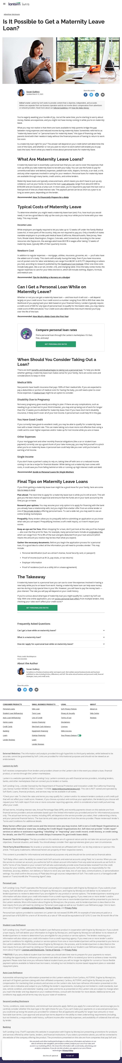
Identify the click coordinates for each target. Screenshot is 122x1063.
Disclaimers (65, 722)
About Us (93, 709)
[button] (61, 630)
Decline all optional (50, 1056)
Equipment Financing (40, 731)
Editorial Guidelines (60, 108)
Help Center (94, 713)
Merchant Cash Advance (41, 726)
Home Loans (8, 722)
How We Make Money (80, 108)
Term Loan (36, 713)
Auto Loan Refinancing (11, 718)
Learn (5, 735)
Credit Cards (7, 726)
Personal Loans (9, 709)
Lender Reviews (9, 740)
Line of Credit (37, 718)
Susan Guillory (33, 91)
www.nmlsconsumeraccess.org (66, 788)
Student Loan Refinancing (13, 713)
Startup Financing (38, 735)
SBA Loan (36, 709)
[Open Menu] (6, 3)
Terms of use (66, 718)
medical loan (39, 393)
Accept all (70, 1056)
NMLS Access (66, 731)
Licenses (64, 726)
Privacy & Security (68, 713)
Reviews (93, 718)
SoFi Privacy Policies (69, 709)
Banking (6, 731)
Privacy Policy (68, 1050)
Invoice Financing (38, 722)
